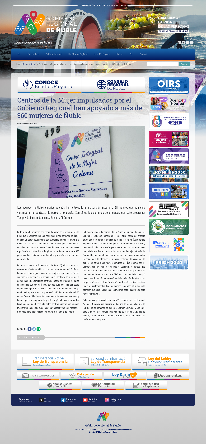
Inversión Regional (102, 54)
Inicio (18, 54)
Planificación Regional (78, 54)
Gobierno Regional (54, 54)
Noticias (120, 54)
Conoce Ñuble (34, 54)
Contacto (144, 54)
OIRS (132, 54)
